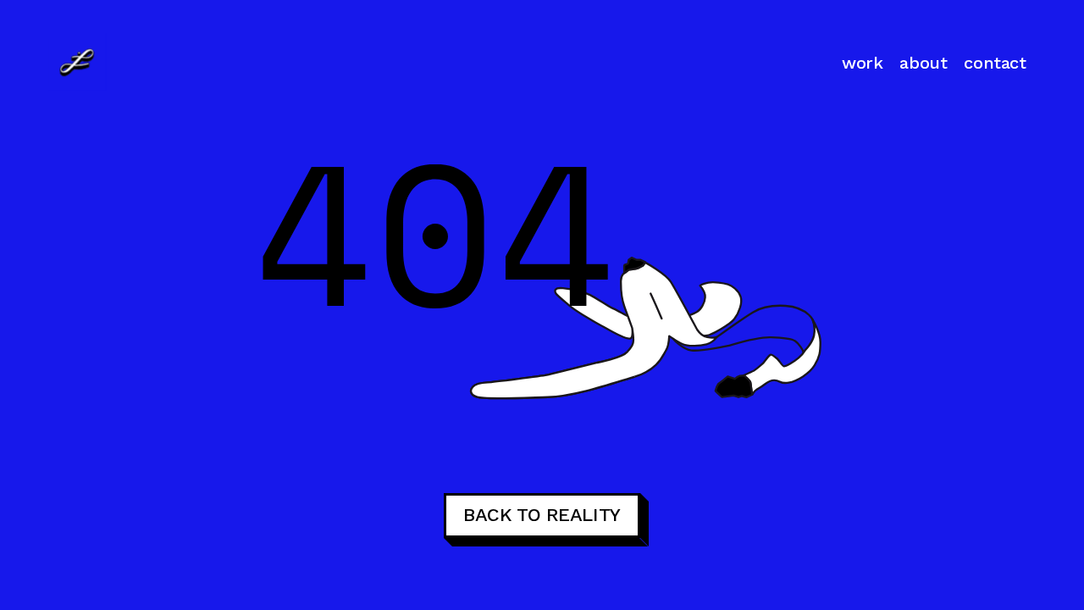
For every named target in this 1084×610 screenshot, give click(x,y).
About (923, 63)
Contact (995, 63)
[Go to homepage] (77, 62)
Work (862, 63)
